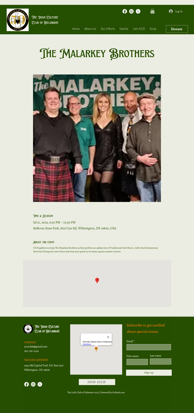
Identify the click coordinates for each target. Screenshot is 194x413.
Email (130, 341)
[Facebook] (124, 11)
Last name (155, 355)
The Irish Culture (45, 17)
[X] (138, 11)
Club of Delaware (45, 22)
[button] (152, 11)
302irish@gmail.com (35, 346)
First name (133, 356)
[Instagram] (131, 11)
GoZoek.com (118, 392)
